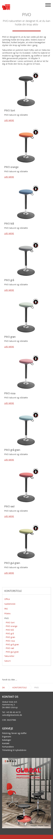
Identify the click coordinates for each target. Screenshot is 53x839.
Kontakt (5, 743)
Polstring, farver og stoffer (14, 733)
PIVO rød (10, 648)
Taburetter (9, 656)
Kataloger (6, 740)
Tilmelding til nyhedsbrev (14, 750)
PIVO (6, 618)
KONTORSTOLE (13, 591)
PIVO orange (11, 626)
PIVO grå (10, 633)
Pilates (7, 613)
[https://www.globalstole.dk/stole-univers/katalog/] (26, 793)
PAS (6, 608)
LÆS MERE (9, 120)
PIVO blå (10, 629)
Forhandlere (8, 747)
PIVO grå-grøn (12, 644)
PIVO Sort (10, 622)
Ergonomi (6, 737)
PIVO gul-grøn (12, 651)
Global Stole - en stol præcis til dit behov (6, 7)
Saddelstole (9, 604)
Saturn (7, 660)
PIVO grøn (10, 637)
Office (7, 599)
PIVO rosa (10, 640)
